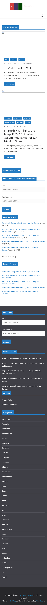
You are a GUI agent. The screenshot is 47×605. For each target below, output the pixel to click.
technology (6, 558)
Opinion (13, 59)
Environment (7, 476)
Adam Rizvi (22, 126)
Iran (3, 510)
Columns (5, 448)
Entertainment (9, 122)
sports (4, 553)
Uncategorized (7, 567)
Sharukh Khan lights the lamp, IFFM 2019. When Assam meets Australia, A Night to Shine (20, 136)
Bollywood (17, 118)
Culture (5, 453)
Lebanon (5, 520)
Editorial (5, 467)
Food (4, 486)
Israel (4, 515)
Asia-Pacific (6, 419)
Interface (5, 505)
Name (4, 186)
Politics (21, 59)
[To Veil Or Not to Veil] (23, 44)
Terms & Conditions (9, 405)
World (28, 122)
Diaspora (27, 118)
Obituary (5, 539)
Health (4, 496)
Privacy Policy (7, 400)
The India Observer (26, 64)
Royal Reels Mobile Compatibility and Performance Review (23, 241)
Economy (5, 462)
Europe (4, 481)
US (3, 572)
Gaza (4, 491)
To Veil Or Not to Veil (17, 68)
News (4, 534)
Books (4, 438)
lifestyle (20, 122)
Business (5, 443)
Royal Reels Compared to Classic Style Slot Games (20, 223)
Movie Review (7, 529)
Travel (4, 563)
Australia (8, 118)
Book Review (7, 434)
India (6, 59)
